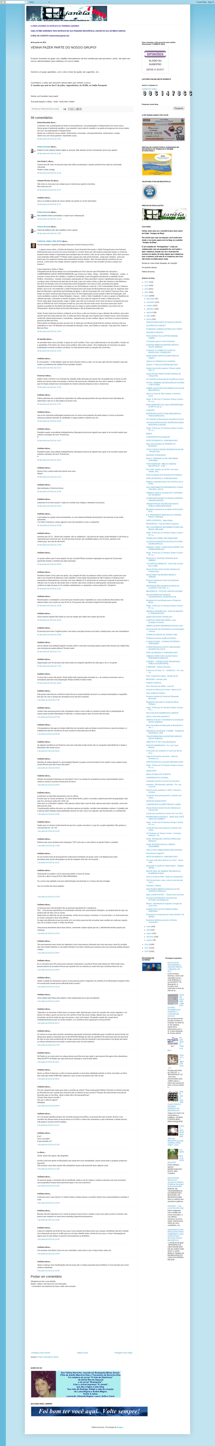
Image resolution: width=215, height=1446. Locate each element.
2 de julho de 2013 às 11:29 (48, 1186)
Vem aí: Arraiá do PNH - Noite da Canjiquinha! (164, 877)
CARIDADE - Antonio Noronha (158, 667)
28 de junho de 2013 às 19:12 (49, 441)
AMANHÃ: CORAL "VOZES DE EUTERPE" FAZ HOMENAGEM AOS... (165, 548)
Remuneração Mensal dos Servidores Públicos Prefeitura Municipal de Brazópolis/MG (176, 1182)
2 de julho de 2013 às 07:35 (48, 1045)
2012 (147, 945)
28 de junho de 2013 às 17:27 (49, 404)
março (149, 933)
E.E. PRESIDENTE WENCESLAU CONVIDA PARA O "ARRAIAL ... (163, 516)
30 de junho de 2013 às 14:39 (49, 606)
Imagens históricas (153, 683)
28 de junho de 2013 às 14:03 (49, 351)
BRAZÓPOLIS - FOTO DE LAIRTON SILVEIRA (164, 591)
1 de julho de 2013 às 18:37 (48, 953)
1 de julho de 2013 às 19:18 (48, 987)
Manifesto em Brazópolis (156, 455)
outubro (150, 306)
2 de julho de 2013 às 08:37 (48, 1079)
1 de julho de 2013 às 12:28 (48, 846)
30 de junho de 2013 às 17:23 (49, 666)
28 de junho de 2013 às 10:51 (49, 139)
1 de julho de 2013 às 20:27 (48, 1023)
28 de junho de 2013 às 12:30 (49, 233)
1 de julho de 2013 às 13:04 (48, 933)
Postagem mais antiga (123, 1353)
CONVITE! (150, 410)
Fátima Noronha (44, 147)
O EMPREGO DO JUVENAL (157, 778)
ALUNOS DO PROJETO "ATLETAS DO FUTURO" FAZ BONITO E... (161, 899)
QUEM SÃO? (151, 771)
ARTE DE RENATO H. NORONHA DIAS (162, 441)
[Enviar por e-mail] (69, 109)
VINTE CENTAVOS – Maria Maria (159, 520)
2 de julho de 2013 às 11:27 (48, 1125)
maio (149, 927)
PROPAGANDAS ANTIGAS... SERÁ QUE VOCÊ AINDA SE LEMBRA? (165, 818)
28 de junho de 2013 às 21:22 (49, 477)
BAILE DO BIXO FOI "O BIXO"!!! (158, 774)
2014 (147, 292)
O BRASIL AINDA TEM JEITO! (49, 241)
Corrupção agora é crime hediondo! (160, 341)
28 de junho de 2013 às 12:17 (49, 204)
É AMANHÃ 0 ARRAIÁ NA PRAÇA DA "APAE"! (164, 329)
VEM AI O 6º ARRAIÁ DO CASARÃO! (160, 361)
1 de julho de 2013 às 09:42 (48, 785)
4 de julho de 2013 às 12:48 (48, 1271)
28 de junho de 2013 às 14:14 (49, 368)
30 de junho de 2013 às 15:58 (49, 635)
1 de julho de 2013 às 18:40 (48, 970)
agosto (149, 312)
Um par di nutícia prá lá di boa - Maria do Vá (163, 690)
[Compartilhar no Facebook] (77, 109)
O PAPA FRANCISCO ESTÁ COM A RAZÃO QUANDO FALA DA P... (163, 648)
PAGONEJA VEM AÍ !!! (154, 332)
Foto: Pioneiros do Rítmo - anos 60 (160, 686)
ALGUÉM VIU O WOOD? (156, 326)
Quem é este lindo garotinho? (158, 716)
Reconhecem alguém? (155, 853)
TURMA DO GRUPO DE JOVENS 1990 (161, 635)
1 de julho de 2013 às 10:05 (48, 814)
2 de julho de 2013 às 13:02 (48, 1203)
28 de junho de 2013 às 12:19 (49, 219)
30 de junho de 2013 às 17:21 (49, 652)
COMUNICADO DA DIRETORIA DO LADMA (163, 804)
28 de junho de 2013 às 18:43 (49, 421)
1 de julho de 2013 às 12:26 (48, 831)
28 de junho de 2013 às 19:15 (49, 460)
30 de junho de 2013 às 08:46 (49, 564)
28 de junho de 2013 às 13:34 (49, 331)
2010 (147, 951)
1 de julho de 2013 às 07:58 (48, 717)
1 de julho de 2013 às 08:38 (48, 734)
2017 (147, 282)
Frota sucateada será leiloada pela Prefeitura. (164, 475)
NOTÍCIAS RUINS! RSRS (156, 801)
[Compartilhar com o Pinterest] (80, 109)
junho (149, 319)
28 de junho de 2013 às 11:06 (49, 154)
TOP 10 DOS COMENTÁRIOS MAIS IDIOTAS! (164, 850)
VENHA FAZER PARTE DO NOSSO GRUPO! (164, 322)
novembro (151, 302)
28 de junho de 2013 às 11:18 (49, 173)
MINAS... (149, 434)
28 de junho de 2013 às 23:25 (49, 506)
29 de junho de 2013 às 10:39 (49, 525)
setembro (150, 309)
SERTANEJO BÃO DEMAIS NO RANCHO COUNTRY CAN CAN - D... (162, 587)
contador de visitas (149, 89)
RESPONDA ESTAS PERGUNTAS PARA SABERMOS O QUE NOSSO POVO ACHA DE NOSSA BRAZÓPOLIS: (176, 1235)
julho (149, 316)
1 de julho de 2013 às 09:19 (48, 768)
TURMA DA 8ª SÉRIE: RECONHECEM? (162, 538)
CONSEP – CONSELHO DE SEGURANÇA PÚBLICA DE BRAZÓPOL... (163, 663)
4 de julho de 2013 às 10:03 (48, 1254)
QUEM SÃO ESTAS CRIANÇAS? (159, 617)
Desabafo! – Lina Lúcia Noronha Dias (176, 1207)
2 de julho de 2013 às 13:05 (48, 1220)
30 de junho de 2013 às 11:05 (49, 589)
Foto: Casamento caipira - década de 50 (162, 676)
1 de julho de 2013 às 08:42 (48, 751)
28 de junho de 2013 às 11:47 (49, 190)
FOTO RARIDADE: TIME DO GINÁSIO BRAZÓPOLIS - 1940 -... (161, 465)
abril (148, 930)
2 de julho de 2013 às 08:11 (48, 1062)
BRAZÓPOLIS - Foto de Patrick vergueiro (162, 524)
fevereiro (150, 937)
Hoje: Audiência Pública (155, 693)
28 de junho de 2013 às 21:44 (49, 492)
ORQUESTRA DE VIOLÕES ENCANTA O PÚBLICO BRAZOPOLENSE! (162, 505)
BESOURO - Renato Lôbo (156, 679)
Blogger (120, 1427)
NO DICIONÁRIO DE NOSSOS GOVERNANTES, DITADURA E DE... (161, 596)
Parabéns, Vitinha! (153, 886)
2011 (147, 948)
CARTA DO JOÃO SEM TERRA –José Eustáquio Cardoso (161, 621)
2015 (147, 289)
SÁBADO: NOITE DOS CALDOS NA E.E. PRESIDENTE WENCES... (162, 657)
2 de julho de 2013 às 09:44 (48, 1106)
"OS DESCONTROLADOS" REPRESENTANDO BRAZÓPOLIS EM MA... (165, 424)
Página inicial (82, 1353)
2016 (147, 286)
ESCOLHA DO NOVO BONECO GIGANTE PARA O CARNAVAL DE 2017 (175, 967)
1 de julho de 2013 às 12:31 (48, 863)
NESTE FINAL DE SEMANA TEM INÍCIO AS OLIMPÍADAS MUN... (163, 872)
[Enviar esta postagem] (64, 109)
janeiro (150, 940)
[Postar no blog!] (72, 109)
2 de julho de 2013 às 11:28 (48, 1145)
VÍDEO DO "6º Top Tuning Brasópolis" (161, 742)
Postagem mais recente (40, 1353)
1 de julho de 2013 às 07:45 (48, 700)
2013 (147, 296)
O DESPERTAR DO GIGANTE (158, 437)
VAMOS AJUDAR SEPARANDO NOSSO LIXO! (164, 626)
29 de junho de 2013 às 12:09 (49, 545)
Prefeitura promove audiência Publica (161, 638)
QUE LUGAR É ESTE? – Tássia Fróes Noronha (165, 895)
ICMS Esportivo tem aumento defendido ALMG (164, 762)
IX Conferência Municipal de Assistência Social (165, 379)
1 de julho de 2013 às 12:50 (48, 897)
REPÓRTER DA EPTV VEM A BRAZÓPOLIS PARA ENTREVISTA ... (163, 415)
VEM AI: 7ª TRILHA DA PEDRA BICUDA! (162, 365)
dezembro (151, 299)
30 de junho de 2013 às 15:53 (49, 620)
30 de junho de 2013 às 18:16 (49, 683)
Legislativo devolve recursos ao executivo (162, 781)
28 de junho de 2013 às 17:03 (49, 387)
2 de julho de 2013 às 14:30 (48, 1239)
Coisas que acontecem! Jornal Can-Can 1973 (164, 813)
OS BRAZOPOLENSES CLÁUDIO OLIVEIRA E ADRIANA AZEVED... (164, 499)
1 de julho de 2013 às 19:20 (48, 1001)
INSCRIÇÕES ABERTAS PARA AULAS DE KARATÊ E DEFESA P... (163, 890)
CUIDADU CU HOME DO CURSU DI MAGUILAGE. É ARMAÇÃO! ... (160, 351)
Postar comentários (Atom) (48, 1357)
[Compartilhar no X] (74, 109)
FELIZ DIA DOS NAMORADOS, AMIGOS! (162, 713)
